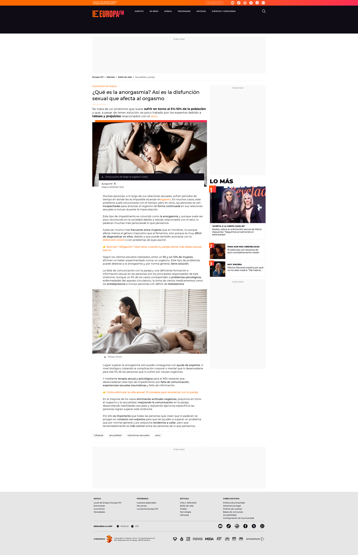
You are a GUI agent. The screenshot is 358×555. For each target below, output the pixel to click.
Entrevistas (99, 506)
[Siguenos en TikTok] (229, 527)
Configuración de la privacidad (238, 518)
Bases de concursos (233, 512)
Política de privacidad (234, 502)
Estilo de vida (125, 77)
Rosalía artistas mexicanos (104, 4)
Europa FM (98, 77)
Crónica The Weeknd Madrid (105, 2)
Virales (183, 509)
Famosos (184, 515)
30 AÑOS (154, 11)
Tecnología (185, 512)
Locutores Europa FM (147, 509)
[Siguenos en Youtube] (232, 2)
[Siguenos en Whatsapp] (263, 2)
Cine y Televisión (188, 502)
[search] (264, 11)
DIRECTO (139, 11)
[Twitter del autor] (115, 184)
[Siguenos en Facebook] (251, 2)
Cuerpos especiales (146, 502)
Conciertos (99, 509)
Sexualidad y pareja (145, 77)
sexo (154, 116)
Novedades (99, 512)
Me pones (142, 506)
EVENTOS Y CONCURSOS (223, 11)
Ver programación (214, 3)
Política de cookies (232, 509)
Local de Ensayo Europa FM (107, 502)
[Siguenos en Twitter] (257, 3)
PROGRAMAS (184, 11)
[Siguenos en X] (254, 527)
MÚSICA (168, 11)
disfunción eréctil (113, 240)
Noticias (111, 77)
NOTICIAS (201, 11)
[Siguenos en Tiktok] (238, 2)
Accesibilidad (229, 515)
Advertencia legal (232, 506)
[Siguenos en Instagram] (245, 2)
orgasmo (165, 199)
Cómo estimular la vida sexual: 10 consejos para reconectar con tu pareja (152, 392)
